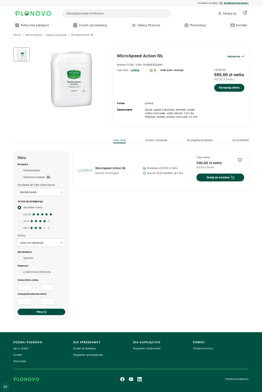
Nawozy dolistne (34, 34)
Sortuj (21, 235)
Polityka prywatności (237, 379)
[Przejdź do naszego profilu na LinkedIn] (139, 379)
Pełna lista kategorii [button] (35, 25)
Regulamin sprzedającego (88, 354)
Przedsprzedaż (31, 170)
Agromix (28, 258)
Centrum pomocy (203, 348)
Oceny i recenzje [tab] (156, 140)
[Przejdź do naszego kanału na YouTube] (131, 379)
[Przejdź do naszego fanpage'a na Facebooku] (122, 379)
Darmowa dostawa (34, 177)
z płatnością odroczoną (36, 271)
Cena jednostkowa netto (32, 294)
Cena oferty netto (28, 280)
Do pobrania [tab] (240, 140)
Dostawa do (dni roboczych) (36, 185)
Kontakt (241, 25)
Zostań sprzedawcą (93, 25)
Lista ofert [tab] (119, 140)
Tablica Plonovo (148, 25)
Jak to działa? (21, 348)
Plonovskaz (198, 25)
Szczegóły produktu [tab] (200, 140)
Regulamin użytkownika (146, 348)
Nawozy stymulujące (56, 34)
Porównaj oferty (229, 88)
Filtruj (41, 311)
